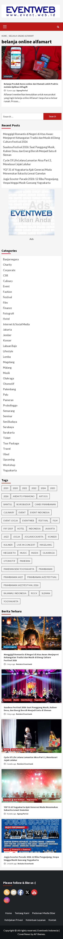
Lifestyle (8, 76)
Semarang (9, 410)
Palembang (9, 389)
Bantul (8, 504)
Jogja (16, 536)
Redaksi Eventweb (24, 664)
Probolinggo (10, 405)
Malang (7, 367)
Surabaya (8, 427)
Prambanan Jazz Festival (42, 577)
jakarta (50, 528)
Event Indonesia (40, 512)
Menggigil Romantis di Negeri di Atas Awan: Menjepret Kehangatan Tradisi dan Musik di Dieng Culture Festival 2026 (31, 137)
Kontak (52, 919)
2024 (43, 488)
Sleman (46, 593)
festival (43, 520)
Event (6, 286)
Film (5, 302)
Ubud (6, 454)
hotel (20, 528)
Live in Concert (26, 544)
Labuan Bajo (10, 346)
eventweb (28, 520)
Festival (7, 297)
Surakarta (9, 432)
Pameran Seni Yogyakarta (19, 569)
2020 (15, 488)
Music (23, 553)
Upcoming (9, 459)
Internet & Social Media (16, 324)
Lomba (7, 356)
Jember (7, 335)
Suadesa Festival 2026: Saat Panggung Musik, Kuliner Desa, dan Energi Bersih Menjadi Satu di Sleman (29, 150)
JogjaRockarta (33, 536)
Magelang (9, 362)
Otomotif (8, 383)
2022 (33, 488)
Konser (7, 340)
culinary (9, 512)
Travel (7, 448)
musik (34, 553)
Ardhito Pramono (24, 496)
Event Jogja (11, 520)
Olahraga (8, 378)
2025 (52, 488)
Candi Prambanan (45, 504)
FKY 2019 (8, 528)
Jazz (6, 536)
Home (8, 913)
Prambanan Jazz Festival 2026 (21, 585)
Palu (5, 394)
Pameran (8, 400)
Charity (7, 264)
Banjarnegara (11, 259)
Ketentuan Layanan (36, 919)
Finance (7, 308)
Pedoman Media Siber (43, 913)
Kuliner (8, 544)
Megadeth (10, 553)
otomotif (9, 561)
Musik (6, 373)
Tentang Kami (22, 913)
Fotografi (8, 313)
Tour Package (11, 443)
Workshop (9, 465)
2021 (24, 488)
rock (34, 593)
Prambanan (45, 569)
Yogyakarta (10, 470)
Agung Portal (22, 90)
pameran (25, 561)
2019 (6, 488)
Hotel (6, 318)
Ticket (6, 437)
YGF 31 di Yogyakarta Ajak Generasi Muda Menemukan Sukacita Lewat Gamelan (27, 171)
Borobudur (23, 504)
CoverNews (24, 934)
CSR (5, 275)
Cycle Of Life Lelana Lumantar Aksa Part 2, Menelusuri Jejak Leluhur (27, 162)
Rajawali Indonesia (15, 593)
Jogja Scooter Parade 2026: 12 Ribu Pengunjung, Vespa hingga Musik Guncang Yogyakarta (31, 181)
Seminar (7, 416)
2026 (6, 496)
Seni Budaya (10, 421)
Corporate (9, 270)
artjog (43, 496)
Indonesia (35, 528)
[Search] (58, 27)
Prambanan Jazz (13, 577)
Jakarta (7, 329)
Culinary (8, 281)
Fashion (7, 291)
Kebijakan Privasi (13, 919)
